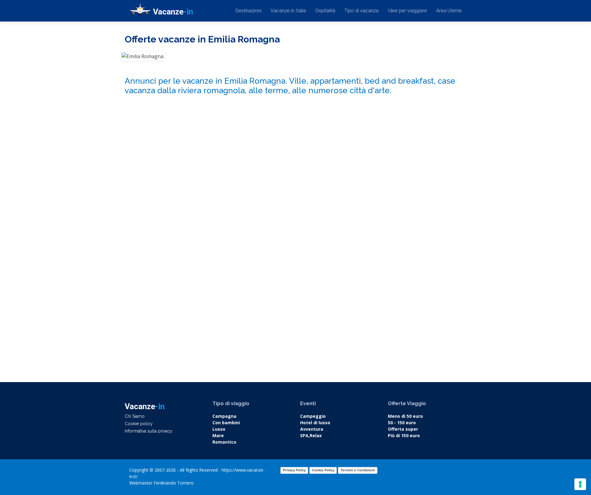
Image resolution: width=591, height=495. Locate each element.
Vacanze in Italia (288, 11)
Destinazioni (248, 11)
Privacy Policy (294, 470)
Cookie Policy (323, 470)
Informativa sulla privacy (148, 431)
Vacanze (173, 11)
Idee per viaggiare (407, 11)
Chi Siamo (135, 416)
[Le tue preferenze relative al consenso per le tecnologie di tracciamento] (580, 484)
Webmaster (140, 483)
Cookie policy (139, 423)
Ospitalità (325, 11)
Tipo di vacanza (361, 11)
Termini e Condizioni (357, 470)
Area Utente (449, 11)
